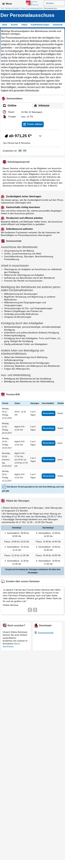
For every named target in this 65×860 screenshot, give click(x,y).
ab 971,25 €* (20, 135)
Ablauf (24, 25)
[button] (54, 8)
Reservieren (48, 413)
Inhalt (4, 25)
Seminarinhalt (45, 633)
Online (11, 105)
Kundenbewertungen (40, 25)
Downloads (58, 25)
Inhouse (43, 105)
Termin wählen (34, 124)
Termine (14, 25)
